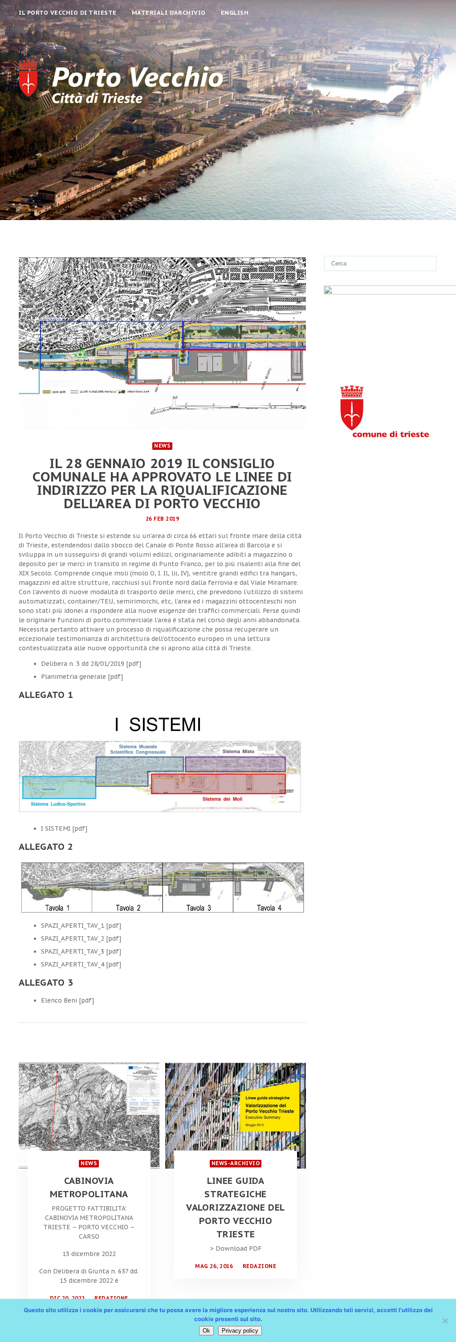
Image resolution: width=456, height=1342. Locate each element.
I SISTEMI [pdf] (64, 828)
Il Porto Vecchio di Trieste (68, 12)
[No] (444, 1320)
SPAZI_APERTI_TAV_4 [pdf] (81, 964)
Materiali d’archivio (169, 12)
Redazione (111, 1298)
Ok (206, 1330)
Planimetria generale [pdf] (82, 677)
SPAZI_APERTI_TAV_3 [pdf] (81, 951)
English (235, 12)
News (162, 445)
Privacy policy (240, 1330)
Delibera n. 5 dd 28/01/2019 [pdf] (91, 664)
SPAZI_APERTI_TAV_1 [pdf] (81, 926)
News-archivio (236, 1163)
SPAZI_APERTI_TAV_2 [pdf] (81, 938)
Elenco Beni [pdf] (67, 1000)
